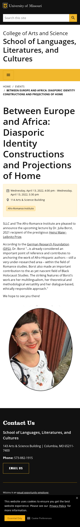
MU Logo (5, 5)
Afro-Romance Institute (21, 208)
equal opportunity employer (33, 492)
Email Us (16, 468)
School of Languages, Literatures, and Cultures (39, 49)
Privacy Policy (57, 506)
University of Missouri (25, 6)
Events (20, 86)
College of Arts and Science (35, 33)
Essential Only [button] (15, 518)
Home (7, 86)
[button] (39, 518)
